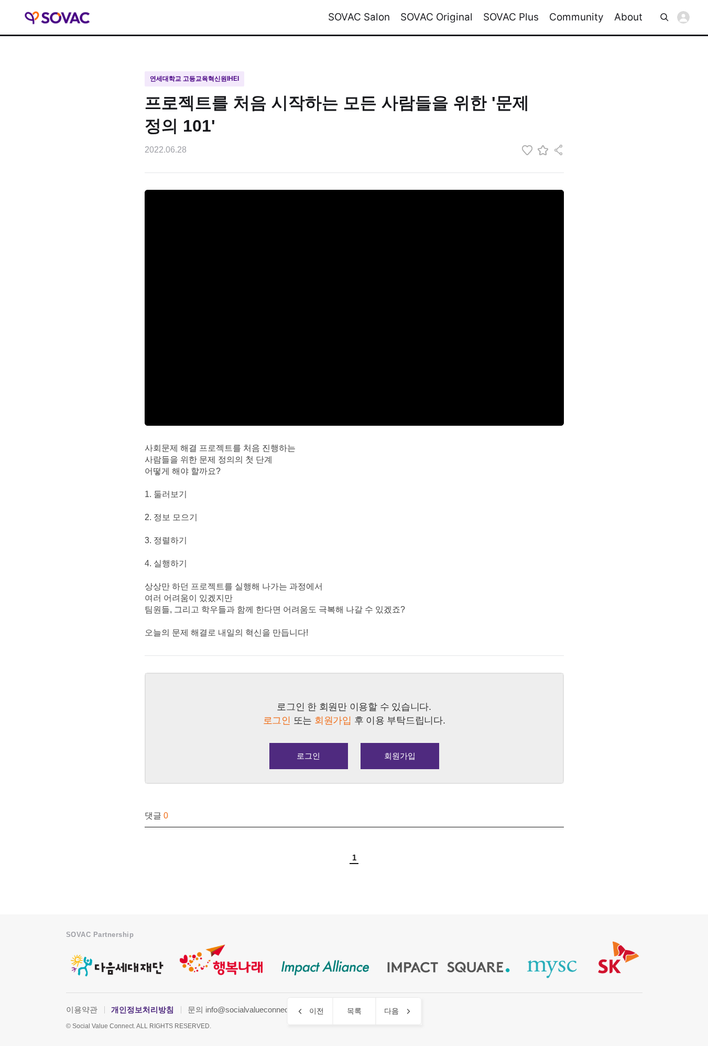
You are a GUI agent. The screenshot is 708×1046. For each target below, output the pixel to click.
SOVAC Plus (511, 17)
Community (576, 17)
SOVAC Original (436, 17)
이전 (316, 1011)
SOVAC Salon (359, 17)
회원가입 (400, 755)
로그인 (683, 17)
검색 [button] (664, 17)
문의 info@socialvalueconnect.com (248, 1009)
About (628, 17)
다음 (391, 1011)
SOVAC (58, 17)
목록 (354, 1011)
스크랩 (543, 150)
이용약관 (81, 1009)
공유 (558, 150)
